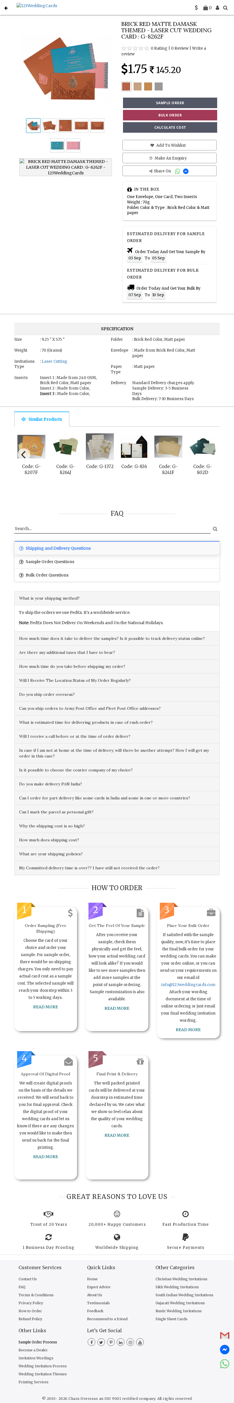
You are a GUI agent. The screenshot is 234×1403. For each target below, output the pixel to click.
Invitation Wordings (36, 1358)
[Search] (225, 7)
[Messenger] (186, 171)
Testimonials (98, 1303)
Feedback (95, 1311)
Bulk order (170, 115)
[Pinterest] (110, 1342)
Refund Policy (30, 1319)
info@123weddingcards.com (188, 984)
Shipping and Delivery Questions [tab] (58, 548)
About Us (94, 1295)
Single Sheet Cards (171, 1319)
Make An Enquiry (170, 158)
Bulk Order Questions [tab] (46, 575)
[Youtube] (140, 1342)
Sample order (170, 102)
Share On (163, 171)
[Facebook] (91, 1342)
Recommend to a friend (107, 1319)
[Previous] (24, 454)
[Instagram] (130, 1342)
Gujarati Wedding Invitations (180, 1303)
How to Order (30, 1311)
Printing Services (34, 1382)
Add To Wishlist (171, 145)
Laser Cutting (54, 361)
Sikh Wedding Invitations (177, 1287)
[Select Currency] (196, 7)
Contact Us (28, 1279)
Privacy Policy (31, 1303)
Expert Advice (98, 1287)
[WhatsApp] (178, 171)
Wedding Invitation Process (43, 1366)
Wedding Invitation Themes (43, 1374)
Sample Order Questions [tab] (49, 561)
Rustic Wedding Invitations (179, 1311)
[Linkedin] (120, 1342)
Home (92, 1279)
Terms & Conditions (36, 1295)
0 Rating (159, 48)
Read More (45, 1006)
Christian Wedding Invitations (181, 1279)
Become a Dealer (33, 1350)
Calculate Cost (170, 127)
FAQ (22, 1287)
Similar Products (45, 419)
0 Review (180, 48)
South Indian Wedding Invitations (184, 1295)
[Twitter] (101, 1342)
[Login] (217, 7)
